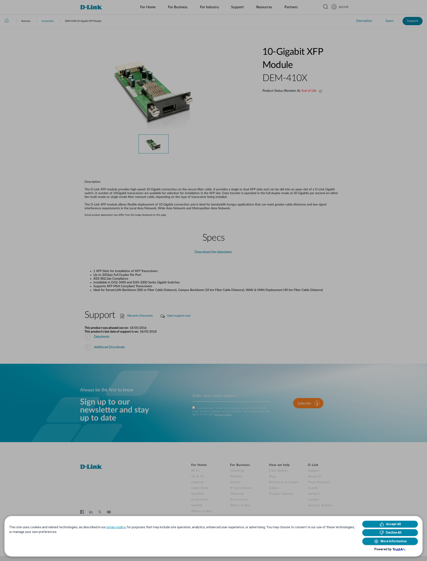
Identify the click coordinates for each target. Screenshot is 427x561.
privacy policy (116, 527)
